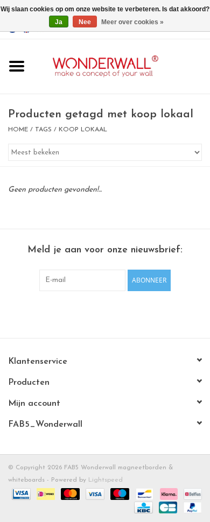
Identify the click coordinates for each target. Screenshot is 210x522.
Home (18, 129)
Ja (58, 22)
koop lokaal (83, 129)
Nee (85, 22)
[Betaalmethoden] (20, 493)
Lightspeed (105, 480)
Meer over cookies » (132, 22)
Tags (43, 129)
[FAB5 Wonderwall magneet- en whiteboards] (121, 66)
